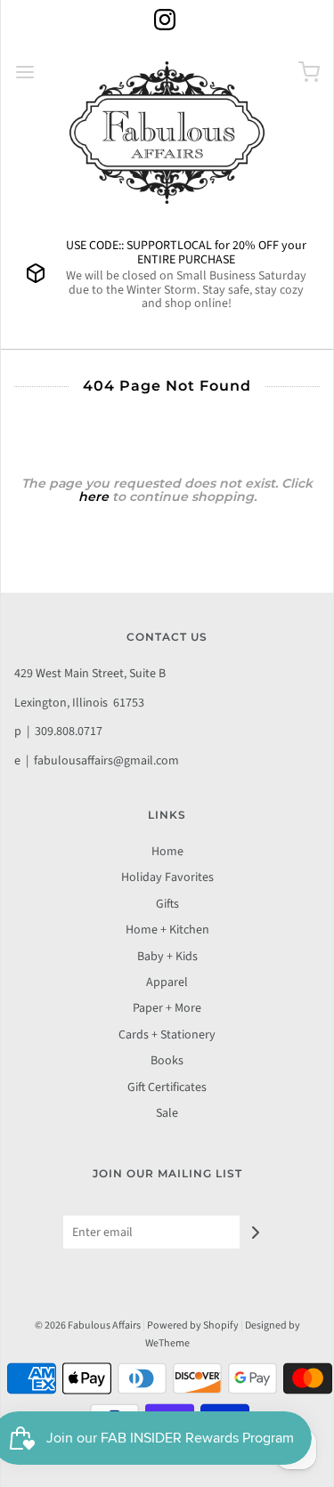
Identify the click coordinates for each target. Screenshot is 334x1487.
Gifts (167, 904)
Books (167, 1061)
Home (167, 852)
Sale (167, 1113)
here (93, 497)
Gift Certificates (167, 1087)
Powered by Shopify (193, 1325)
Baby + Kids (167, 957)
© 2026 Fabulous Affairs (88, 1325)
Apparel (167, 982)
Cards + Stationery (167, 1035)
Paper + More (167, 1008)
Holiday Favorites (167, 877)
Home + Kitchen (167, 930)
